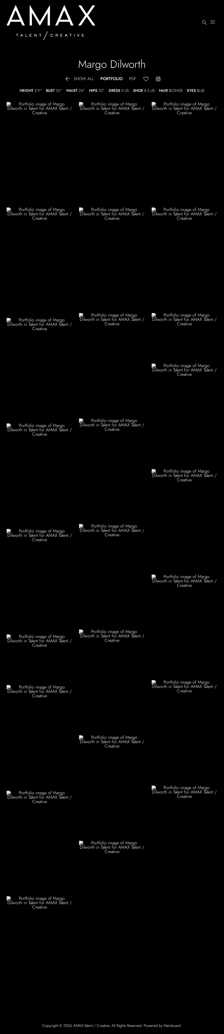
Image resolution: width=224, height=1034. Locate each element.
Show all (79, 79)
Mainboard (172, 1025)
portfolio (112, 79)
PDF (132, 79)
